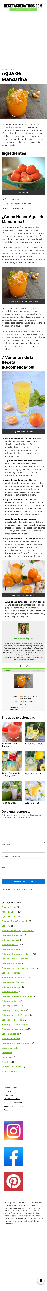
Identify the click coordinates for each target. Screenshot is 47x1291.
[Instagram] (23, 666)
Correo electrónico (12, 856)
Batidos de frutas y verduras (15, 959)
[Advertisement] (23, 39)
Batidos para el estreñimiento (15, 1015)
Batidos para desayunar (13, 1010)
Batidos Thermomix (11, 1038)
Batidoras (6, 926)
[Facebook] (20, 666)
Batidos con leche (10, 945)
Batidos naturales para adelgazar (17, 996)
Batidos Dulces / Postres (13, 982)
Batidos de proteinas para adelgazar (18, 968)
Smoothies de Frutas (11, 1067)
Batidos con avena (10, 940)
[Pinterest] (27, 666)
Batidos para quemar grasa (14, 1029)
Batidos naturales (10, 991)
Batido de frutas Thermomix (15, 921)
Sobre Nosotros (10, 1088)
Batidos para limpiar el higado (15, 1024)
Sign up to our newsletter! (17, 889)
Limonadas (7, 1057)
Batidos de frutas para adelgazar (17, 954)
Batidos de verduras (11, 973)
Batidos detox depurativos (14, 977)
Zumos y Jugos (9, 1071)
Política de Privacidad (13, 1102)
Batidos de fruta (9, 949)
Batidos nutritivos (10, 1001)
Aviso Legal (8, 1095)
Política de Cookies (12, 1099)
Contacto (7, 1091)
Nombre (6, 845)
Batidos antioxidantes (12, 935)
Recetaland (8, 1110)
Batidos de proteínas (11, 963)
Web (3, 868)
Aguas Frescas (8, 916)
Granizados (7, 1053)
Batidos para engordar (12, 1020)
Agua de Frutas (8, 69)
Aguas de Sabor (9, 912)
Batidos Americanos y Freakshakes (18, 930)
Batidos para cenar (10, 1006)
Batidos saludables (10, 1034)
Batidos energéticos (11, 987)
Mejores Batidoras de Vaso (15, 1106)
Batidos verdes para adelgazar (16, 1043)
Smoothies (7, 1062)
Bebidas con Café (10, 1048)
